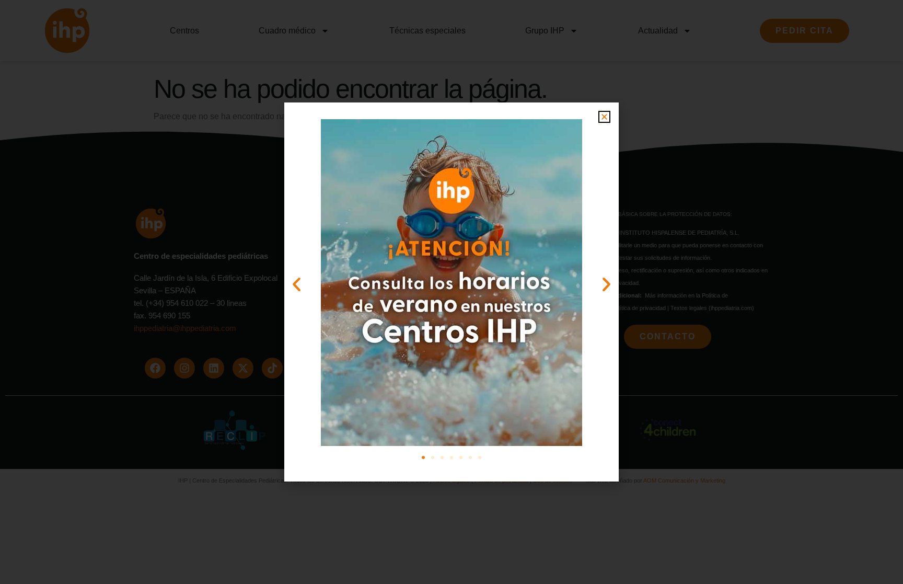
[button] (604, 117)
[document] (451, 292)
